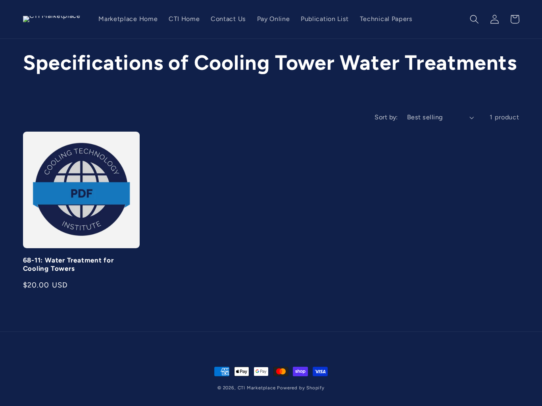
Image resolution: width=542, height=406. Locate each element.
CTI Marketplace (257, 388)
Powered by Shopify (301, 388)
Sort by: (386, 117)
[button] (475, 19)
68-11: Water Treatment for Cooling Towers (68, 264)
